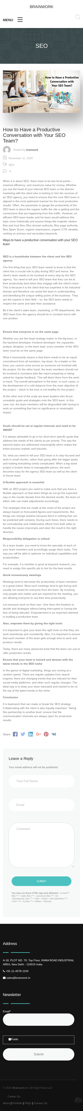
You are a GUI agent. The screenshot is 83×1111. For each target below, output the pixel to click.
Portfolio (17, 1103)
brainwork (32, 149)
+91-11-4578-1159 (16, 971)
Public (14, 1039)
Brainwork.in (20, 1087)
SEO (11, 164)
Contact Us (14, 1096)
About (6, 1103)
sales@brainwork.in (18, 977)
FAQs (28, 1103)
